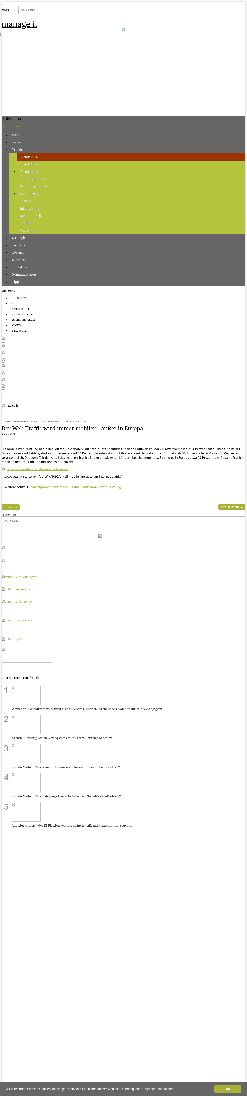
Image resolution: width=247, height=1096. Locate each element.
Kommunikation (32, 216)
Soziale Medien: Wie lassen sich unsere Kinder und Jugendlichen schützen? (66, 767)
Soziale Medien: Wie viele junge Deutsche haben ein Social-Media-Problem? (66, 796)
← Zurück (11, 507)
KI (13, 303)
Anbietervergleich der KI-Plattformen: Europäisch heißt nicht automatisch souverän (72, 825)
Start (15, 135)
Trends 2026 (29, 157)
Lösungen (19, 252)
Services (26, 201)
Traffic (84, 487)
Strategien (20, 238)
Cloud (16, 325)
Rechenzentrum (23, 319)
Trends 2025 (29, 164)
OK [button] (228, 1089)
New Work (19, 330)
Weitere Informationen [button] (159, 1089)
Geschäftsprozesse (33, 186)
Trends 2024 (29, 172)
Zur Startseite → (232, 507)
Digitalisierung (23, 314)
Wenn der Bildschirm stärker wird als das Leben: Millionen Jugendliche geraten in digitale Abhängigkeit (87, 709)
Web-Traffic (71, 487)
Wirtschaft (28, 230)
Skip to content (11, 126)
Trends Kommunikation (29, 421)
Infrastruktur (30, 208)
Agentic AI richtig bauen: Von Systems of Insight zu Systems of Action (62, 738)
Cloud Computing (32, 179)
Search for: (10, 10)
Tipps (16, 282)
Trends (17, 149)
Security (26, 223)
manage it (19, 24)
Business (18, 245)
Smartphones (41, 487)
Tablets (57, 487)
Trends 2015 (55, 421)
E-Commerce (29, 194)
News (16, 142)
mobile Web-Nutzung (105, 487)
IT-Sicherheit (21, 309)
